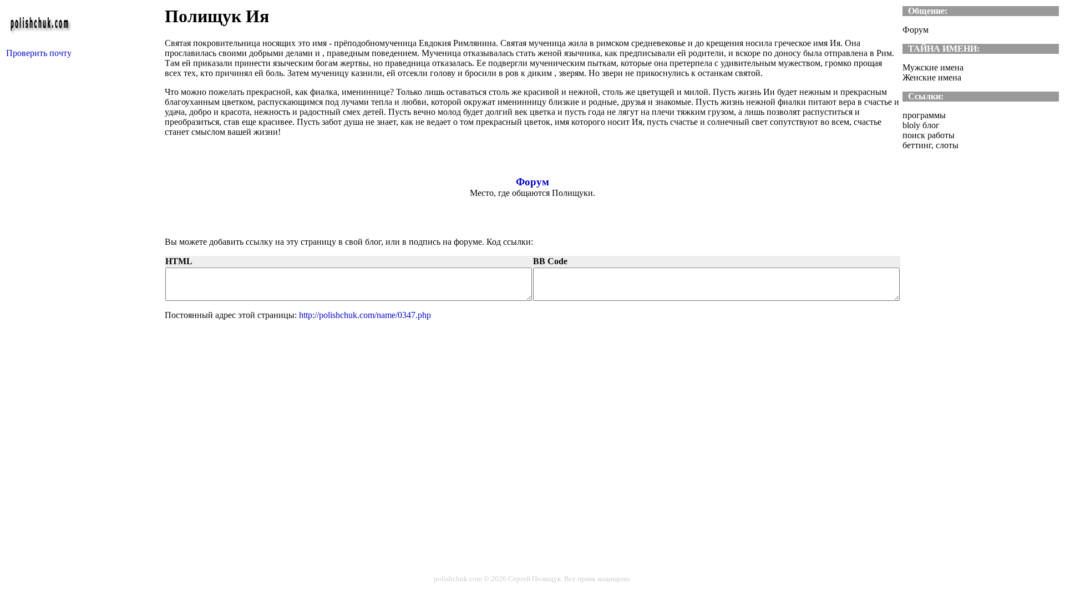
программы (924, 115)
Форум (532, 182)
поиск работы (928, 135)
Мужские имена (932, 67)
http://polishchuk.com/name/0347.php (365, 315)
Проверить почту (39, 53)
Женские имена (931, 77)
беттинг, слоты (930, 145)
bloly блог (921, 125)
